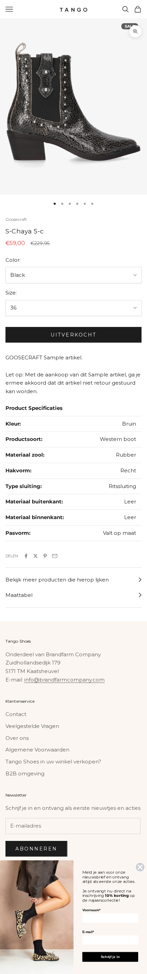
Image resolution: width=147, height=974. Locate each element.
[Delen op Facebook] (26, 556)
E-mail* (88, 932)
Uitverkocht (73, 335)
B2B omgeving (24, 773)
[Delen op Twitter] (35, 556)
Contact (15, 714)
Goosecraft (16, 219)
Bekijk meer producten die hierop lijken (57, 579)
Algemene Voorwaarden (37, 749)
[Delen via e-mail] (54, 556)
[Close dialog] (140, 867)
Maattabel (18, 595)
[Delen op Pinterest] (45, 556)
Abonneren (36, 849)
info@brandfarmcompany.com (64, 679)
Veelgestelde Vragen (32, 726)
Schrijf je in (110, 957)
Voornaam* (91, 910)
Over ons (17, 738)
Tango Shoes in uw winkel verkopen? (53, 761)
